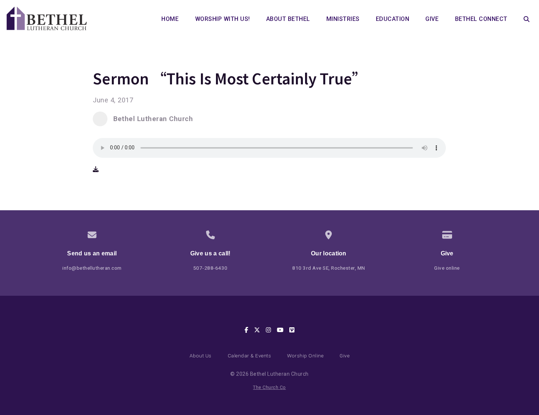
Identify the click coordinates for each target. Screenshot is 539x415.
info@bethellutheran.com (92, 268)
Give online (447, 268)
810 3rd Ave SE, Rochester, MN (328, 268)
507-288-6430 (210, 268)
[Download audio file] (96, 169)
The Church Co (269, 387)
